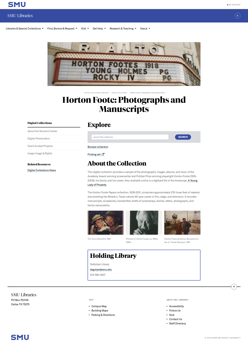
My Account (234, 4)
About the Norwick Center (42, 131)
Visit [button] (84, 28)
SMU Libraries (20, 15)
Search (183, 136)
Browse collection (98, 146)
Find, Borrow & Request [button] (61, 28)
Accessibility (176, 306)
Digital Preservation (39, 138)
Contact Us (175, 319)
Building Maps (99, 310)
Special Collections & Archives (96, 93)
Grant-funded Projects (40, 146)
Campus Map (99, 306)
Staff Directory (177, 323)
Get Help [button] (98, 28)
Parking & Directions (103, 315)
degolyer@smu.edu (101, 269)
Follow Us (175, 310)
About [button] (144, 28)
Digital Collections (119, 93)
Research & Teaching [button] (122, 28)
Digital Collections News (42, 170)
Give (171, 315)
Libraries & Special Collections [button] (23, 28)
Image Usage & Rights (40, 153)
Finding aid (95, 154)
